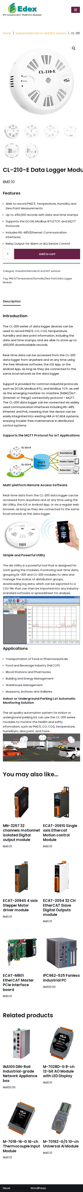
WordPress (38, 1188)
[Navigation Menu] (75, 10)
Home (7, 33)
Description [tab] (12, 301)
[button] (73, 48)
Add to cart (47, 254)
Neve (6, 1188)
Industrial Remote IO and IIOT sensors (41, 33)
